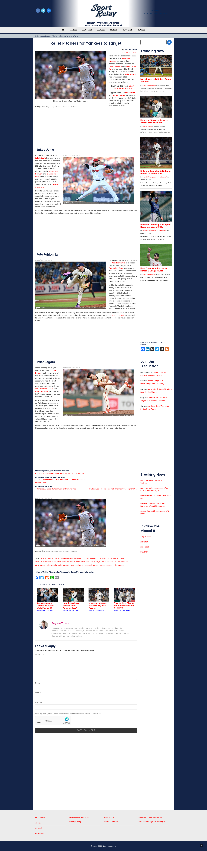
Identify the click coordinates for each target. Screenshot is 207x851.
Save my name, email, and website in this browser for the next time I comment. (68, 714)
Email (38, 693)
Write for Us (156, 11)
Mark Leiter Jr (77, 565)
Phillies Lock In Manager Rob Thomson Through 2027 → (113, 489)
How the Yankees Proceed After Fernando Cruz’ (71, 605)
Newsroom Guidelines (79, 818)
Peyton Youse (131, 49)
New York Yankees (70, 107)
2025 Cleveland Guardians (95, 558)
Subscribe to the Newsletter (150, 818)
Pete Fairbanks (91, 565)
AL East (73, 30)
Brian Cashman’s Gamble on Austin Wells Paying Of (45, 605)
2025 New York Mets (116, 558)
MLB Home (40, 818)
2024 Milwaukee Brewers (71, 558)
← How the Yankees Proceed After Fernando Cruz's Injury (59, 473)
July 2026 (144, 542)
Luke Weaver (130, 74)
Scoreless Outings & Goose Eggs (152, 822)
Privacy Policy (75, 822)
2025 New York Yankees (45, 562)
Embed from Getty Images (71, 155)
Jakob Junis (52, 565)
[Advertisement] (86, 127)
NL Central (127, 30)
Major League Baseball (43, 36)
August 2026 (145, 537)
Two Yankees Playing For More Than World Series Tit (124, 605)
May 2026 (144, 552)
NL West (141, 30)
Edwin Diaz (130, 93)
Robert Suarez (119, 95)
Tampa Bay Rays (116, 268)
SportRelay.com (109, 846)
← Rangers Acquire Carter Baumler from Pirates (55, 489)
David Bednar (118, 315)
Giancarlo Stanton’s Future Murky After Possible (98, 605)
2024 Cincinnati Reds (50, 558)
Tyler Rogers (118, 565)
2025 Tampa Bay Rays (90, 562)
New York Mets (41, 391)
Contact (38, 828)
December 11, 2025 (129, 53)
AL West (101, 30)
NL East (113, 30)
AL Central (87, 30)
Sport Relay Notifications (123, 87)
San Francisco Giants (44, 389)
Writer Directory (111, 822)
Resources (39, 833)
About (37, 823)
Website (38, 702)
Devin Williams (115, 66)
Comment (40, 654)
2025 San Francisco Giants (68, 562)
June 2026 (144, 547)
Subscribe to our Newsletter (156, 13)
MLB (63, 30)
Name (38, 683)
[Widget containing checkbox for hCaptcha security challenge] (53, 720)
